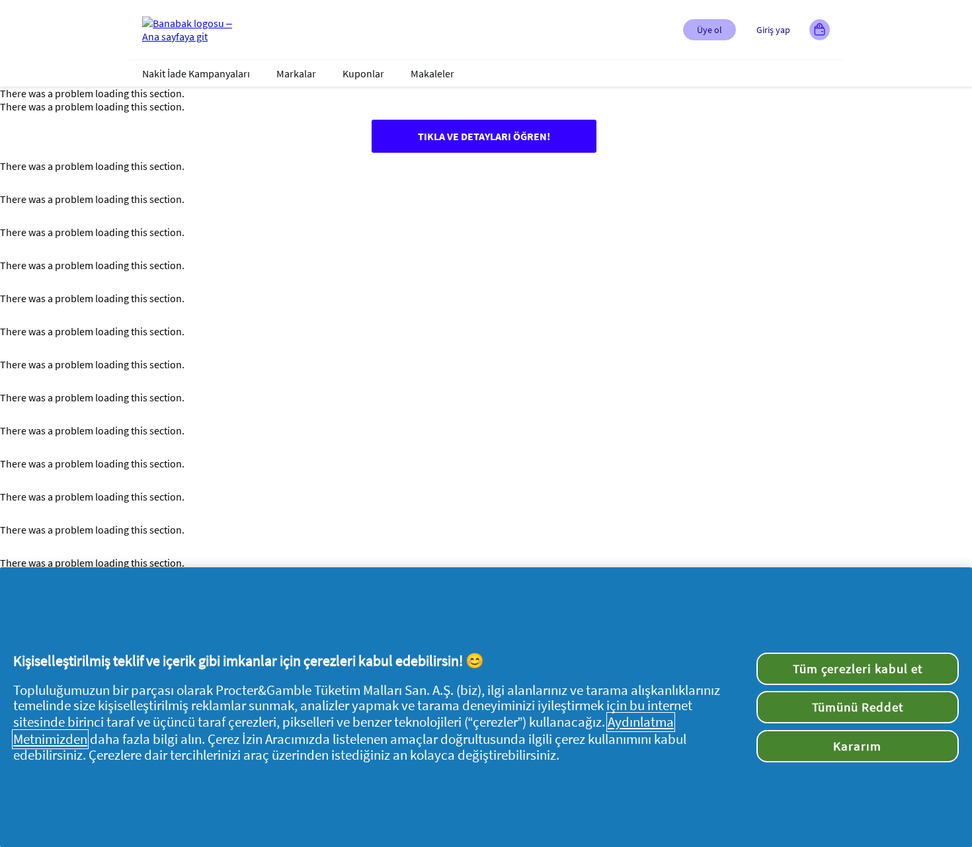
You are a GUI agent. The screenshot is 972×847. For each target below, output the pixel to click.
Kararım (857, 746)
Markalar (296, 73)
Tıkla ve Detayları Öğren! (484, 136)
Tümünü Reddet (857, 707)
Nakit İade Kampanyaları (196, 73)
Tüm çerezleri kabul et (857, 668)
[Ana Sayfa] (195, 30)
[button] (709, 29)
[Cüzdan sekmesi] (819, 29)
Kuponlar (363, 73)
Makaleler (432, 73)
